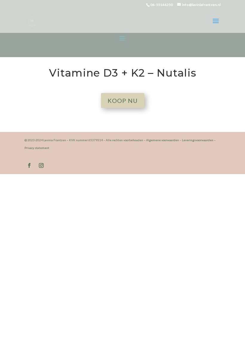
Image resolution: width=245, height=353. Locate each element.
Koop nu (123, 100)
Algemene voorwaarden (162, 140)
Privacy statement (36, 148)
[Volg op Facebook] (29, 165)
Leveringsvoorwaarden (197, 140)
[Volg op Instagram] (41, 165)
